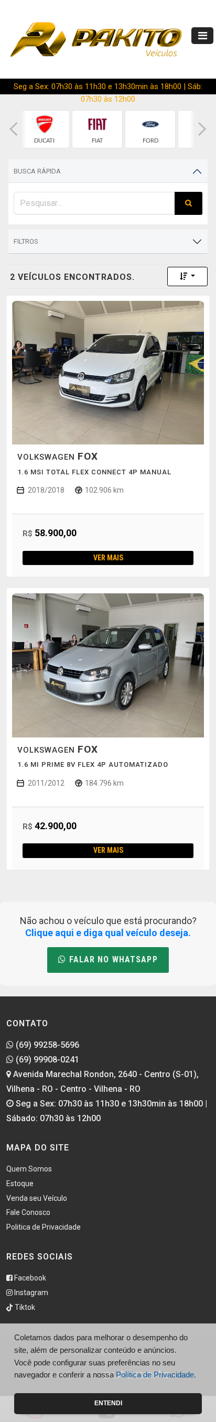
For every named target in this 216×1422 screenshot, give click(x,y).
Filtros (26, 241)
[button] (13, 129)
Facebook (29, 1278)
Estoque (20, 1183)
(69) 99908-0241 (46, 1060)
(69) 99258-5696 (46, 1045)
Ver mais (108, 557)
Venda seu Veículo (36, 1198)
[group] (44, 129)
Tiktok (24, 1307)
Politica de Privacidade (43, 1227)
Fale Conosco (28, 1212)
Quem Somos (29, 1169)
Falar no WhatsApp (111, 959)
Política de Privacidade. (156, 1374)
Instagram (30, 1292)
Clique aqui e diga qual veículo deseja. (108, 932)
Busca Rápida (37, 171)
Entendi (108, 1403)
